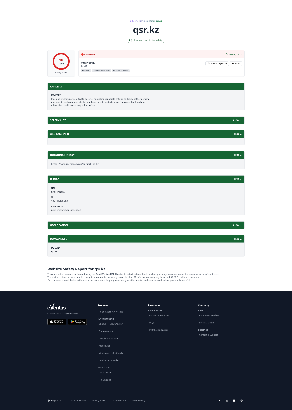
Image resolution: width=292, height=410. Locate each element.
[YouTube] (220, 401)
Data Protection (119, 400)
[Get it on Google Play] (77, 322)
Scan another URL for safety (148, 40)
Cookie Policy (138, 400)
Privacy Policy (98, 400)
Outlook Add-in (106, 331)
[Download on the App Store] (56, 322)
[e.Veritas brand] (67, 306)
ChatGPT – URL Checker (111, 323)
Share (237, 63)
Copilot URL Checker (109, 360)
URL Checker (105, 372)
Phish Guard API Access (111, 311)
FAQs (151, 322)
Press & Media (206, 322)
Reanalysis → (235, 54)
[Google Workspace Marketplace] (241, 401)
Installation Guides (158, 329)
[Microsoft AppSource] (234, 401)
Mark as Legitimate (218, 63)
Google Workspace (108, 338)
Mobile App (105, 345)
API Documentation (159, 315)
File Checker (105, 379)
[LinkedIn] (227, 401)
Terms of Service (78, 400)
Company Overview (209, 315)
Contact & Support (208, 334)
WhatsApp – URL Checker (111, 353)
